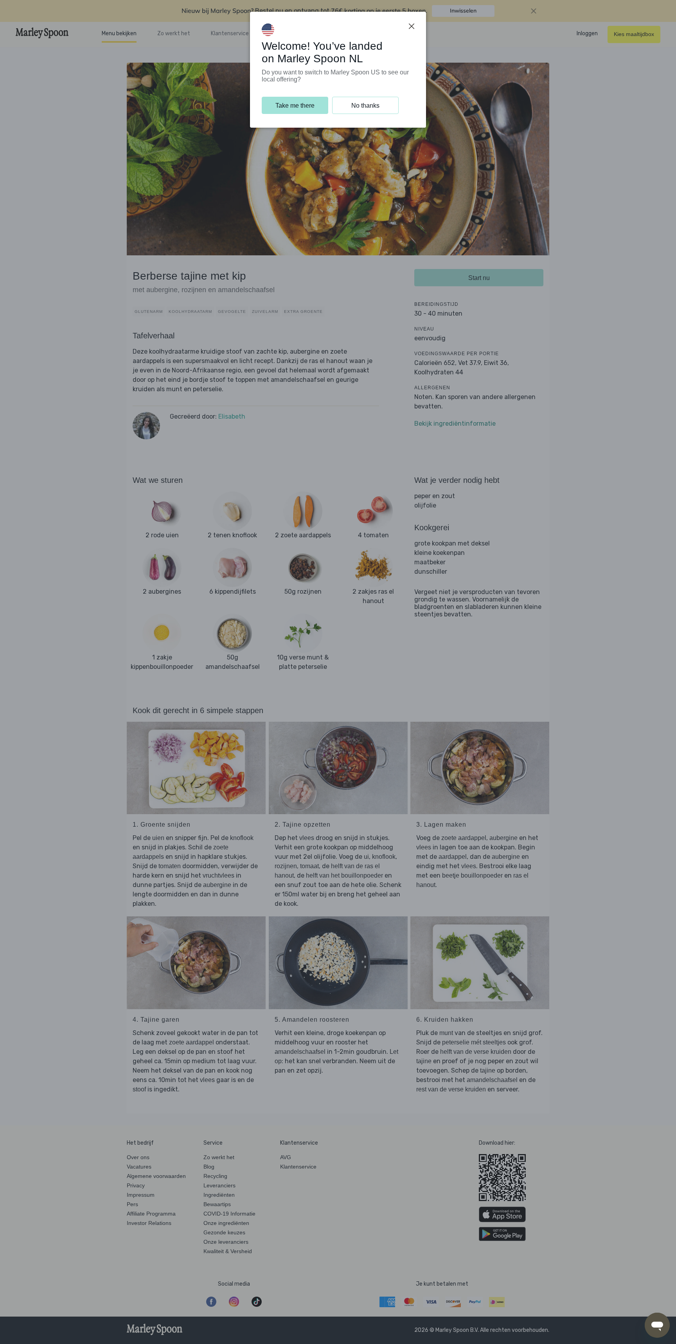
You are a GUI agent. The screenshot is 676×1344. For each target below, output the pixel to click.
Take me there (295, 105)
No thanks (365, 105)
